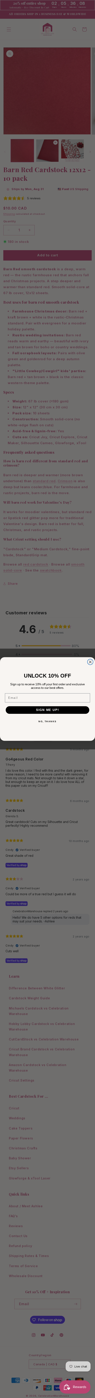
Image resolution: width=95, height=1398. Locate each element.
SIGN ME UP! (47, 710)
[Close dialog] (90, 662)
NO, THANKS (47, 721)
